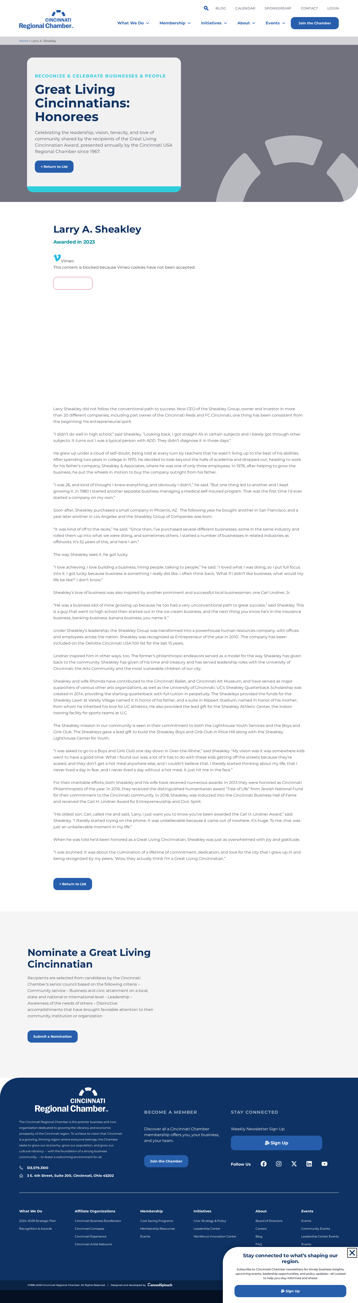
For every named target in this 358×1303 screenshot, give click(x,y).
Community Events (315, 1228)
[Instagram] (279, 1163)
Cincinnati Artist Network (93, 1244)
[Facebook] (263, 1163)
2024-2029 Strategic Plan (37, 1221)
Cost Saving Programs (156, 1221)
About (261, 1211)
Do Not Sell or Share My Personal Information (179, 1296)
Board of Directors (269, 1221)
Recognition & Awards (35, 1228)
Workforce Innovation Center (215, 1236)
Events (145, 1236)
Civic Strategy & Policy (210, 1221)
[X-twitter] (294, 1163)
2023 (89, 242)
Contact (309, 8)
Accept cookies (72, 283)
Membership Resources (157, 1228)
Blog (221, 8)
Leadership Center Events (320, 1236)
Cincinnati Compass (89, 1228)
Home (23, 41)
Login (333, 8)
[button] (352, 1253)
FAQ (258, 1244)
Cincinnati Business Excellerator (98, 1221)
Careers (261, 1228)
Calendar (245, 8)
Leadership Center (207, 1228)
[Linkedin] (309, 1163)
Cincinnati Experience (90, 1236)
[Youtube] (324, 1163)
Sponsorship (278, 8)
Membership (151, 1211)
